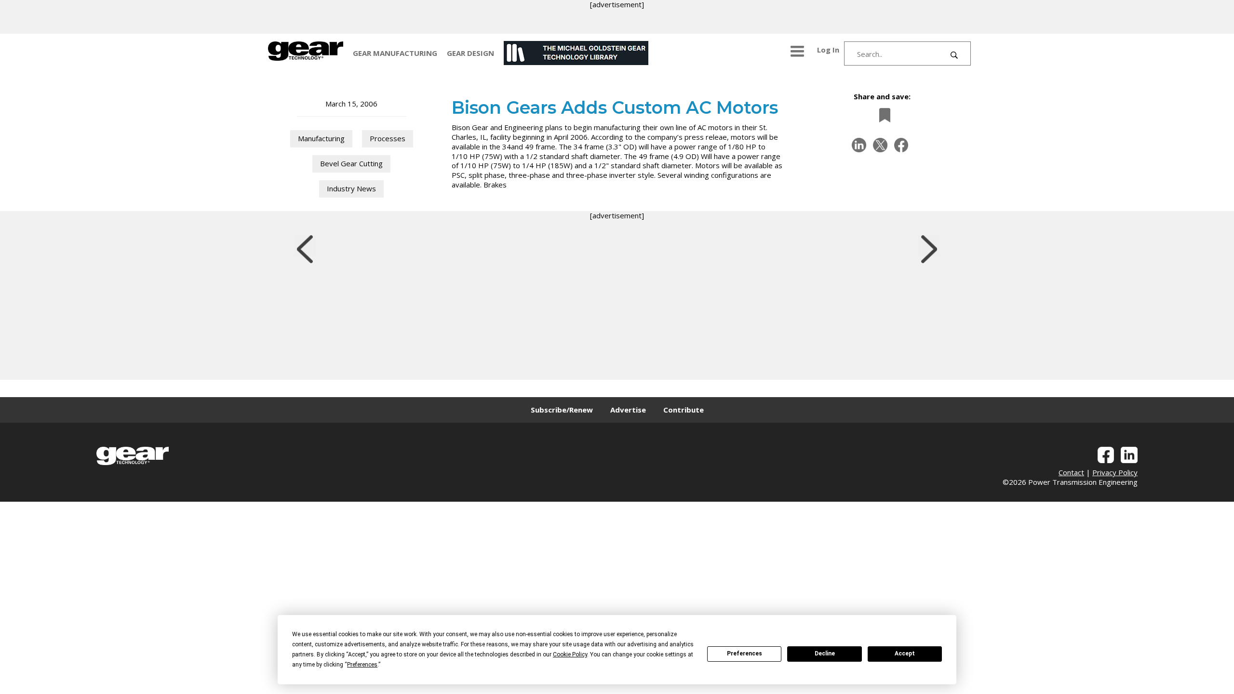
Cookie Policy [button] (570, 654)
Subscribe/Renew (562, 409)
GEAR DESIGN (470, 53)
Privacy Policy (1115, 472)
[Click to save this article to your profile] (882, 115)
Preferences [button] (362, 664)
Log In (828, 49)
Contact (1071, 472)
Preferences (744, 653)
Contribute (683, 409)
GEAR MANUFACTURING (395, 53)
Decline (825, 653)
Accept (905, 653)
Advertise (628, 409)
